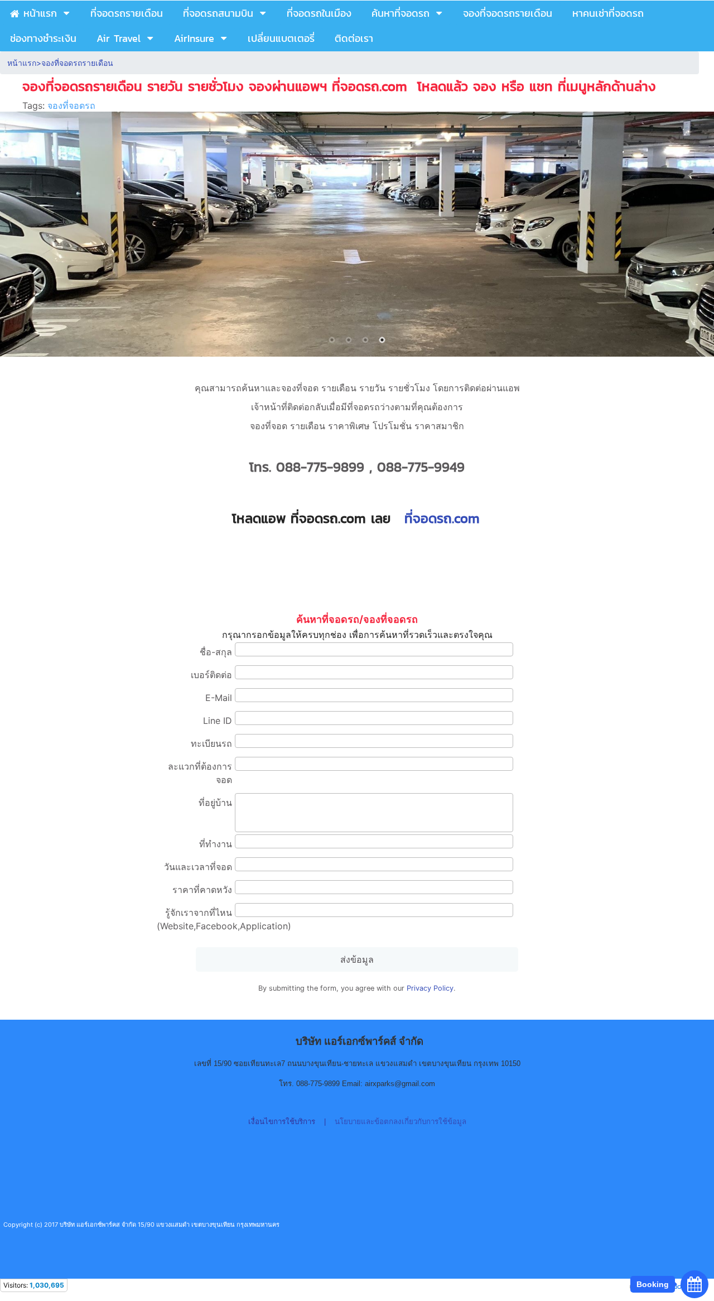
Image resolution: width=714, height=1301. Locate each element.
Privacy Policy (430, 988)
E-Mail (218, 697)
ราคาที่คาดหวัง (202, 889)
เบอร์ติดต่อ (211, 674)
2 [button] (348, 339)
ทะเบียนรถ (211, 743)
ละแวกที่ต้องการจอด (200, 773)
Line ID (217, 720)
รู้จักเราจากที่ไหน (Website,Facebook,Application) (194, 919)
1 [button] (331, 339)
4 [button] (382, 339)
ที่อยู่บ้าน (215, 802)
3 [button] (365, 339)
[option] (357, 234)
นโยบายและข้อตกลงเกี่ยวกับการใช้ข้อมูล (400, 1121)
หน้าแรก (21, 63)
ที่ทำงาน (215, 843)
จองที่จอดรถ (71, 105)
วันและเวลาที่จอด (198, 866)
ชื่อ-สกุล (216, 651)
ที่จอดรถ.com (442, 518)
